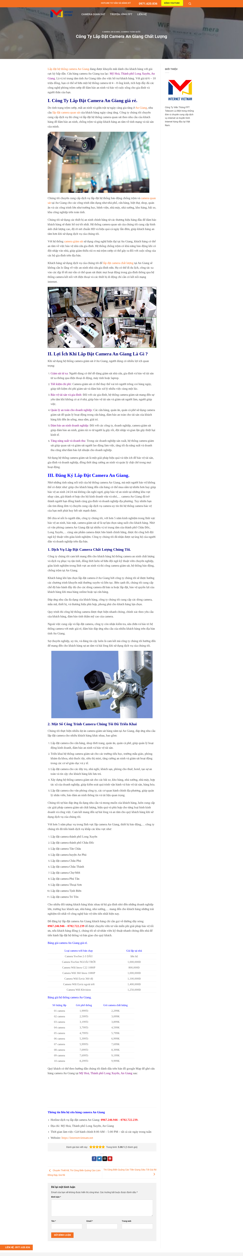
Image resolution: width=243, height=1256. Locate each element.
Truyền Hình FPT (121, 14)
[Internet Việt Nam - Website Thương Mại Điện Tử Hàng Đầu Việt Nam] (62, 14)
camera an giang (111, 32)
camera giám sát (73, 241)
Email (89, 1221)
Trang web (126, 1221)
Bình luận (56, 1197)
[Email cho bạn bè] (104, 1158)
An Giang (141, 107)
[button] (90, 1147)
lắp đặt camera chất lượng (118, 263)
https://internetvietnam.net (77, 1137)
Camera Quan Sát (93, 14)
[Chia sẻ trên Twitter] (99, 1158)
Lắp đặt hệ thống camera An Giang (68, 68)
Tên (53, 1221)
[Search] (190, 3)
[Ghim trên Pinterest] (110, 1158)
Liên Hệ (142, 14)
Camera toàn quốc (131, 32)
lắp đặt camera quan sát (66, 112)
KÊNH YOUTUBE (172, 3)
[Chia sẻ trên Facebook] (94, 1158)
